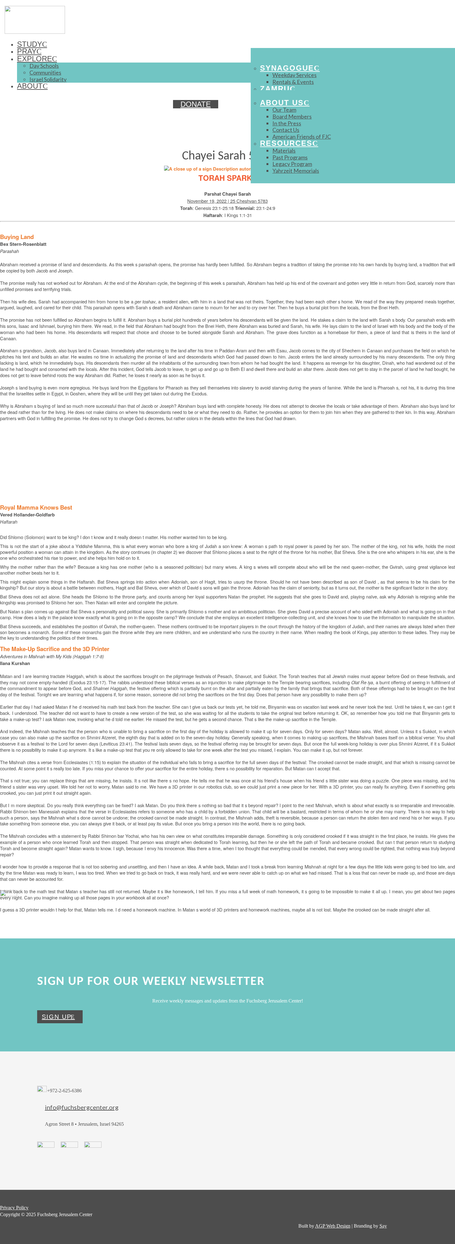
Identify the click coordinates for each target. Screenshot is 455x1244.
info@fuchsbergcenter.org (82, 1107)
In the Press (286, 123)
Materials (284, 150)
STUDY (29, 44)
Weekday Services (294, 75)
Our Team (284, 109)
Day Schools (44, 65)
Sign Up (57, 1016)
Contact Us (285, 129)
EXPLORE (34, 58)
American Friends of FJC (301, 136)
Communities (45, 72)
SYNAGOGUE (287, 68)
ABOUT (30, 86)
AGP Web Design (332, 1226)
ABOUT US (282, 102)
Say (383, 1226)
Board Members (292, 116)
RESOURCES (286, 143)
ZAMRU (275, 89)
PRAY (27, 51)
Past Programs (290, 157)
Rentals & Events (293, 81)
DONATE (195, 104)
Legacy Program (292, 163)
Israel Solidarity (48, 79)
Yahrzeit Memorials (295, 170)
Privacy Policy (14, 1207)
